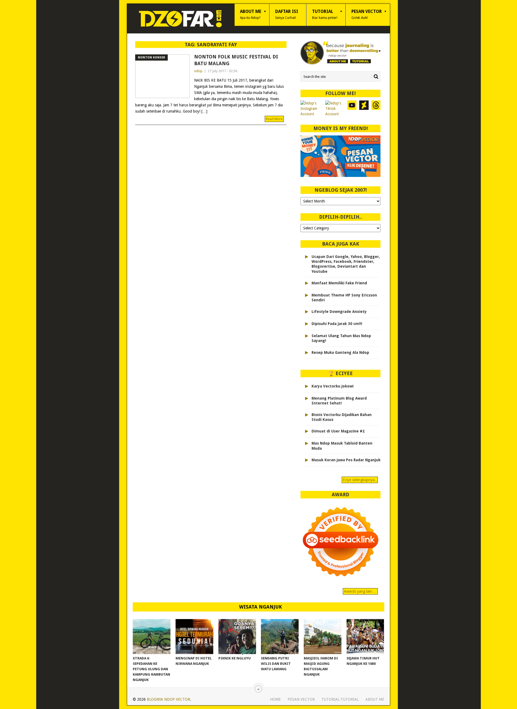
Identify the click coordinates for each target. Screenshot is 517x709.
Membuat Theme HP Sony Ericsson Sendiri (344, 297)
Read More (274, 119)
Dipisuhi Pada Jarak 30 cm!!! (337, 324)
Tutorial (324, 14)
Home (275, 699)
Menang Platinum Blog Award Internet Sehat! (339, 400)
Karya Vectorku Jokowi (333, 386)
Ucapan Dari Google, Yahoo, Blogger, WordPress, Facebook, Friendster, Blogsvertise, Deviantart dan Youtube (346, 264)
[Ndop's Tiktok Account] (335, 108)
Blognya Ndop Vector (168, 699)
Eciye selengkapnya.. (360, 480)
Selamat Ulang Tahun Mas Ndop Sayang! (341, 338)
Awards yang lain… (360, 591)
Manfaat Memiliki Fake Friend (339, 283)
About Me (250, 14)
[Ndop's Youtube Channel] (352, 108)
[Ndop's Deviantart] (364, 108)
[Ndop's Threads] (376, 108)
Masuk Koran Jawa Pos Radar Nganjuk (346, 460)
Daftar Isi (286, 14)
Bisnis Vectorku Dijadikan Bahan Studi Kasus (342, 417)
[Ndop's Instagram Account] (312, 108)
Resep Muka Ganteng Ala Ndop (340, 352)
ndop (198, 71)
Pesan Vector (366, 14)
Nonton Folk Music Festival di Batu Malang (236, 60)
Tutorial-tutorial (340, 699)
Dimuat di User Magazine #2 (338, 431)
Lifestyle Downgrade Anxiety (339, 311)
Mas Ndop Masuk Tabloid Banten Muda (342, 445)
